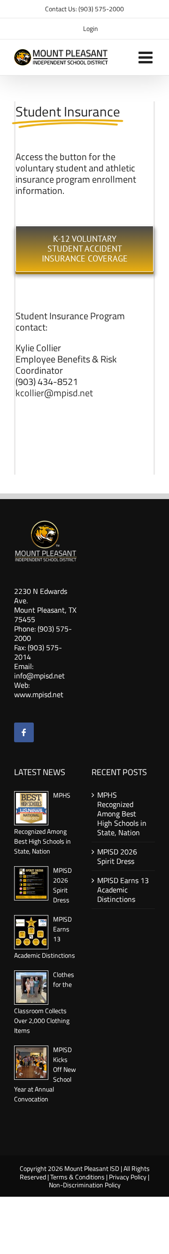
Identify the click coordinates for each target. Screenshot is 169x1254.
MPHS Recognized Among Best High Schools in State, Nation (121, 813)
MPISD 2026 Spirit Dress (62, 885)
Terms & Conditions (77, 1177)
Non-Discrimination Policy (85, 1185)
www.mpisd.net (38, 694)
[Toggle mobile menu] (146, 57)
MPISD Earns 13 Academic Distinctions (123, 890)
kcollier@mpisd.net (54, 392)
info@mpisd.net (39, 675)
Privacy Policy (127, 1177)
